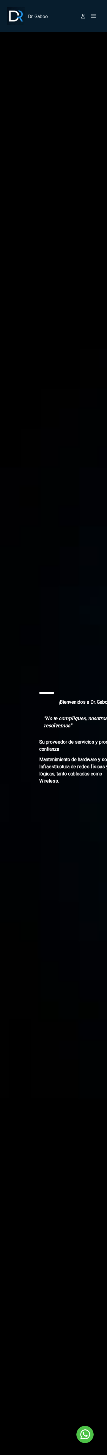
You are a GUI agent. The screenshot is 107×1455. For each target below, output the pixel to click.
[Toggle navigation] (93, 16)
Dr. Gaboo (38, 16)
